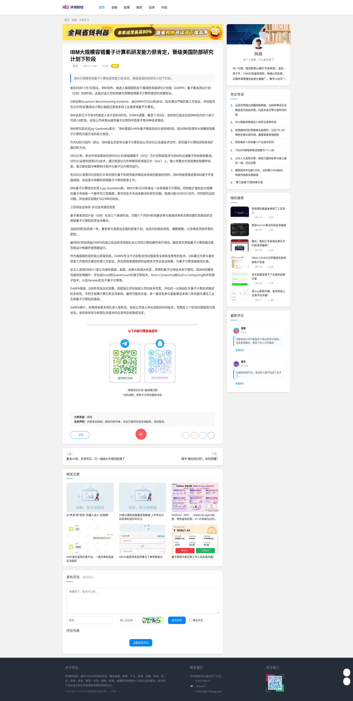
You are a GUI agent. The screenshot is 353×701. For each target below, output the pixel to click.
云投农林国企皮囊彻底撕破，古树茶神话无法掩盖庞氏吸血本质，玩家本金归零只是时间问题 (261, 109)
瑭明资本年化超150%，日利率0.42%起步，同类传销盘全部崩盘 (260, 172)
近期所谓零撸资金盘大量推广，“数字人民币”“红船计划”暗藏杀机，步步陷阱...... (278, 79)
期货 (139, 7)
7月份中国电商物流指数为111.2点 (254, 150)
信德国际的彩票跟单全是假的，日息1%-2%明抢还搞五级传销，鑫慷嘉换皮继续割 (260, 132)
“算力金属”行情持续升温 (249, 182)
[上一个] (4, 320)
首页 (102, 7)
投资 (152, 7)
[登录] (287, 7)
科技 (164, 7)
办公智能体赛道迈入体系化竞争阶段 (255, 122)
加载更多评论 (141, 642)
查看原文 (240, 350)
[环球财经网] (74, 11)
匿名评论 (198, 620)
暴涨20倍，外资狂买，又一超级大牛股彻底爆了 (95, 459)
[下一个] (348, 320)
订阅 (113, 691)
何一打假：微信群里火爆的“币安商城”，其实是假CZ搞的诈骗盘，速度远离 (275, 68)
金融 (114, 7)
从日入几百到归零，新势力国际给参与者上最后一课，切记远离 (261, 160)
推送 (115, 65)
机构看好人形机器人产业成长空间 (254, 142)
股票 (127, 7)
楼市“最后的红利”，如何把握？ (200, 459)
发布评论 (177, 620)
